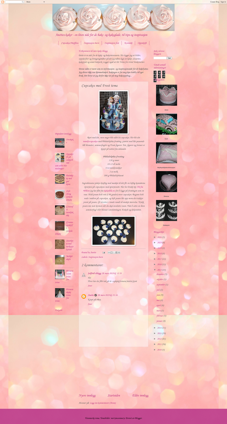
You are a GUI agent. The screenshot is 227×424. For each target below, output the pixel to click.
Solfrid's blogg (94, 273)
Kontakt (128, 43)
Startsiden (114, 395)
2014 (159, 328)
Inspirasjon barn (91, 43)
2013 (159, 333)
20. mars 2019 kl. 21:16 (107, 295)
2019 (159, 248)
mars (158, 310)
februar (160, 315)
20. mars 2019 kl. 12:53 (112, 273)
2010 (159, 349)
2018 (159, 253)
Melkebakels (69, 258)
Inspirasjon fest (111, 43)
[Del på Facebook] (116, 252)
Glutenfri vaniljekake (69, 211)
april (158, 305)
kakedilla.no (109, 190)
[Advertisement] (113, 370)
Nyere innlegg (87, 395)
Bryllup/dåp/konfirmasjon (166, 167)
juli (158, 290)
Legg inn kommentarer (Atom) (103, 403)
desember (160, 274)
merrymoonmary (118, 418)
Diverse (166, 196)
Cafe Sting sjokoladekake (69, 195)
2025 (159, 242)
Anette (91, 295)
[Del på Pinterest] (119, 252)
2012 (159, 339)
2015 (159, 270)
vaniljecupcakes (90, 141)
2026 (159, 237)
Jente (166, 110)
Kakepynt (166, 225)
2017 (159, 259)
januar (159, 321)
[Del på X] (114, 252)
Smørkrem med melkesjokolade (69, 245)
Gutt (166, 139)
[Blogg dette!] (111, 252)
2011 (159, 344)
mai (158, 300)
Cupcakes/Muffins (69, 43)
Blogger (138, 418)
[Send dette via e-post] (109, 252)
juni (158, 295)
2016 (159, 264)
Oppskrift (142, 43)
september (160, 284)
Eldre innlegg (140, 395)
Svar (90, 285)
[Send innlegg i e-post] (103, 252)
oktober (160, 279)
